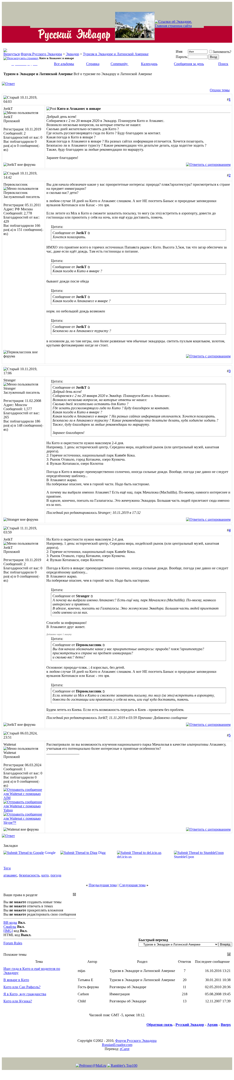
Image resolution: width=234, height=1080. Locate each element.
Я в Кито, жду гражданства (24, 994)
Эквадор (72, 54)
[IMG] (8, 931)
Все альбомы (64, 64)
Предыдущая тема (103, 885)
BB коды (10, 922)
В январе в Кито (16, 980)
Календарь (149, 64)
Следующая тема (132, 885)
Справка (92, 64)
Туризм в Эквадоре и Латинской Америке (116, 54)
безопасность (29, 875)
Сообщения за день (189, 64)
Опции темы (220, 90)
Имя (179, 51)
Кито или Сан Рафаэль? (21, 987)
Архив (212, 1025)
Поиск (223, 64)
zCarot (124, 1049)
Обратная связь (159, 1025)
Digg (102, 853)
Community (119, 64)
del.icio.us (124, 857)
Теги (7, 868)
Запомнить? (222, 52)
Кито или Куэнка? (17, 1001)
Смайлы (9, 927)
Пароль (181, 57)
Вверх (226, 1025)
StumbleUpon (184, 857)
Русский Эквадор (190, 1025)
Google (50, 853)
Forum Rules (12, 943)
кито (45, 875)
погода (56, 875)
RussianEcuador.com (117, 1045)
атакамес (10, 875)
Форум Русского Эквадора (41, 54)
